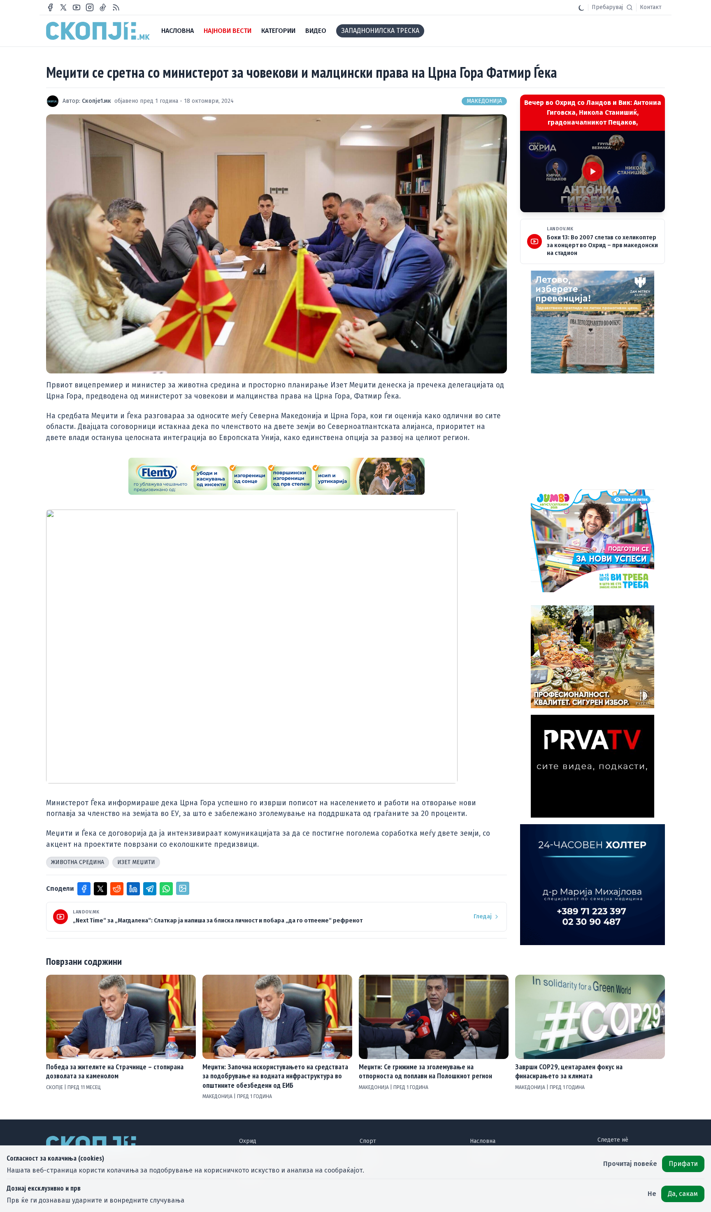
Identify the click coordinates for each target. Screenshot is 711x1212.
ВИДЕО (315, 31)
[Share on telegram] (149, 888)
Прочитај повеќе (630, 1164)
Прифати (683, 1164)
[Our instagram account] (90, 7)
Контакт (651, 7)
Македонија (484, 100)
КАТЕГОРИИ (278, 31)
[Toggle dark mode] (581, 7)
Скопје (55, 1087)
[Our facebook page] (50, 7)
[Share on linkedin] (133, 888)
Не (652, 1194)
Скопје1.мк (96, 100)
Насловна (482, 1141)
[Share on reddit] (116, 888)
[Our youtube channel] (76, 7)
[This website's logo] (98, 30)
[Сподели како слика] (182, 888)
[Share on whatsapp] (166, 888)
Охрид (247, 1141)
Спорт (368, 1141)
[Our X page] (63, 7)
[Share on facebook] (84, 888)
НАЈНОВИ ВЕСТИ (227, 31)
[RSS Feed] (116, 7)
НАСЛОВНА (177, 31)
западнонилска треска (380, 31)
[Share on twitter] (100, 888)
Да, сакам (683, 1194)
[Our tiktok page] (103, 7)
